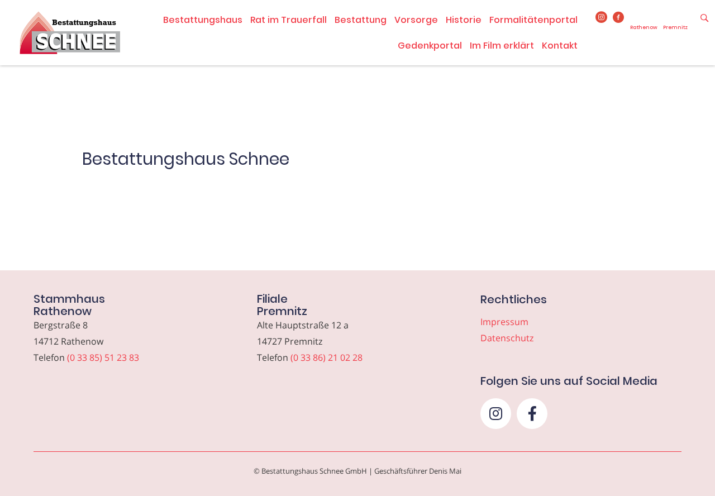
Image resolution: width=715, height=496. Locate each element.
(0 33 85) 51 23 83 (103, 357)
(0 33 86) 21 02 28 (326, 357)
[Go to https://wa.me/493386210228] (675, 21)
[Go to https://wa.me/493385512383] (643, 21)
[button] (495, 413)
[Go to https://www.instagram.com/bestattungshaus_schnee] (601, 17)
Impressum (504, 322)
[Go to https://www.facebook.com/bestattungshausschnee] (619, 17)
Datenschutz (506, 338)
